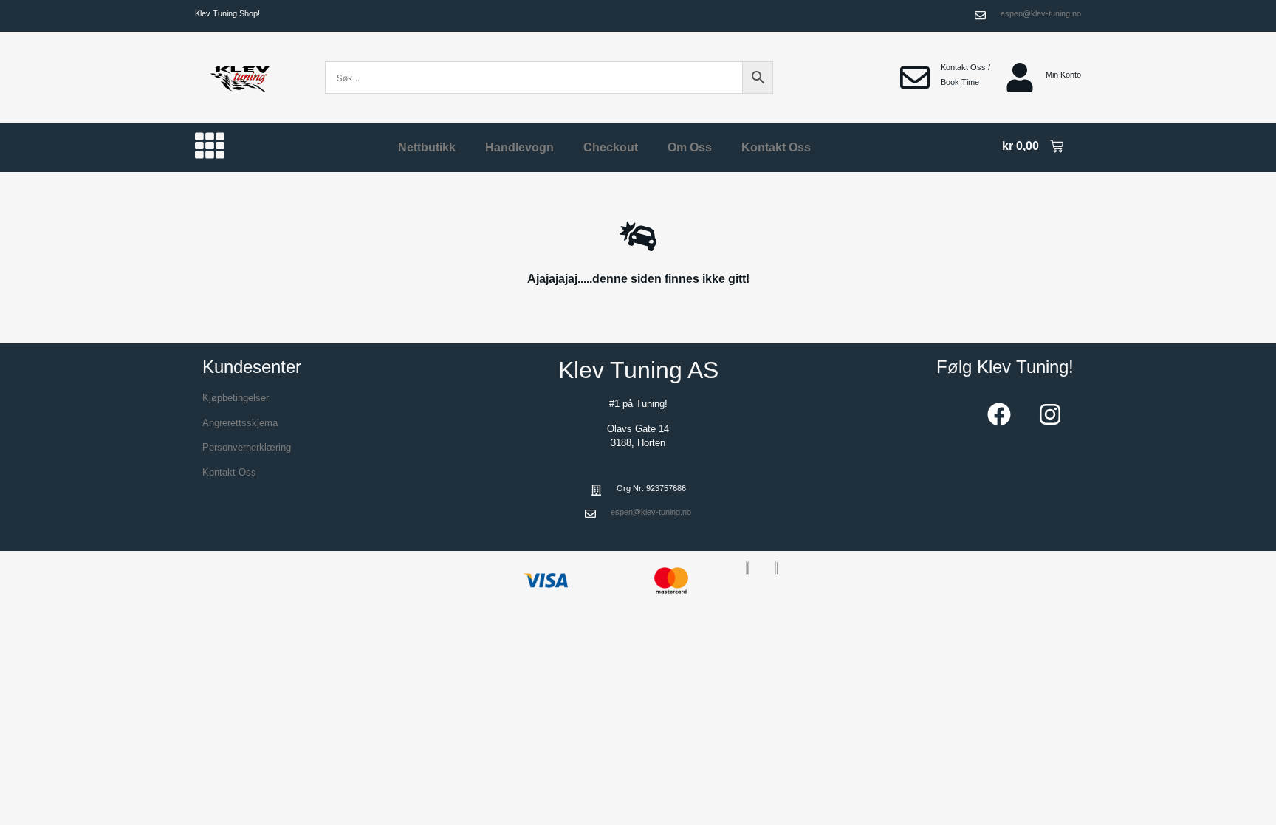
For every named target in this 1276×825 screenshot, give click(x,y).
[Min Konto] (1020, 77)
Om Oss (690, 147)
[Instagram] (1050, 414)
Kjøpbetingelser (235, 397)
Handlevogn (519, 147)
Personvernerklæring (246, 447)
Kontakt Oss (776, 147)
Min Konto (1063, 74)
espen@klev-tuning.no (1041, 13)
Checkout (610, 147)
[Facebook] (999, 414)
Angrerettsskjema (240, 422)
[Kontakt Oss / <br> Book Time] (915, 77)
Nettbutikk (427, 147)
